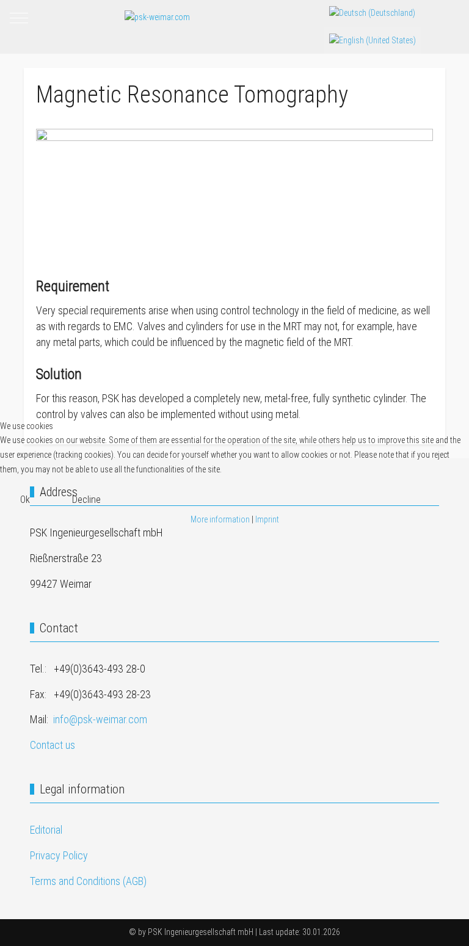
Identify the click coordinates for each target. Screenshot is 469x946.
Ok (25, 499)
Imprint (267, 519)
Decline (86, 499)
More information (220, 519)
